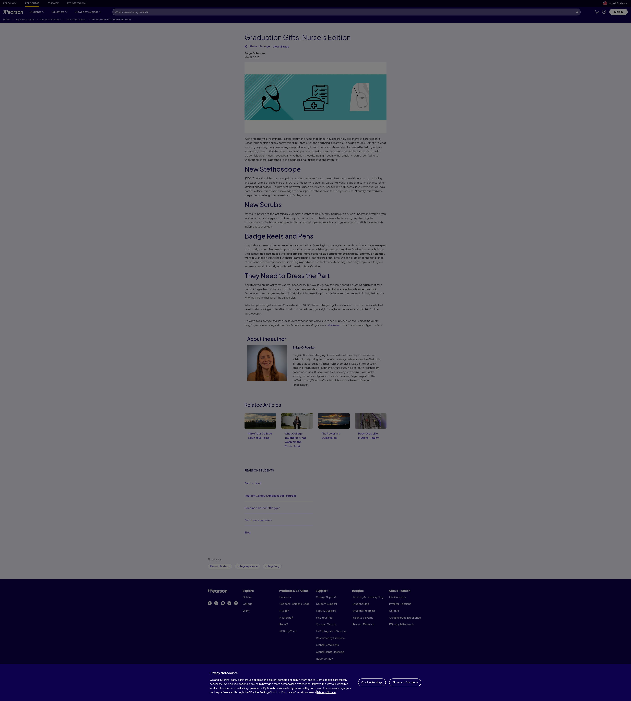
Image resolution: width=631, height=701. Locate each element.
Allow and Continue (405, 682)
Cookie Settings (372, 682)
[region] (315, 682)
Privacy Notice (326, 692)
